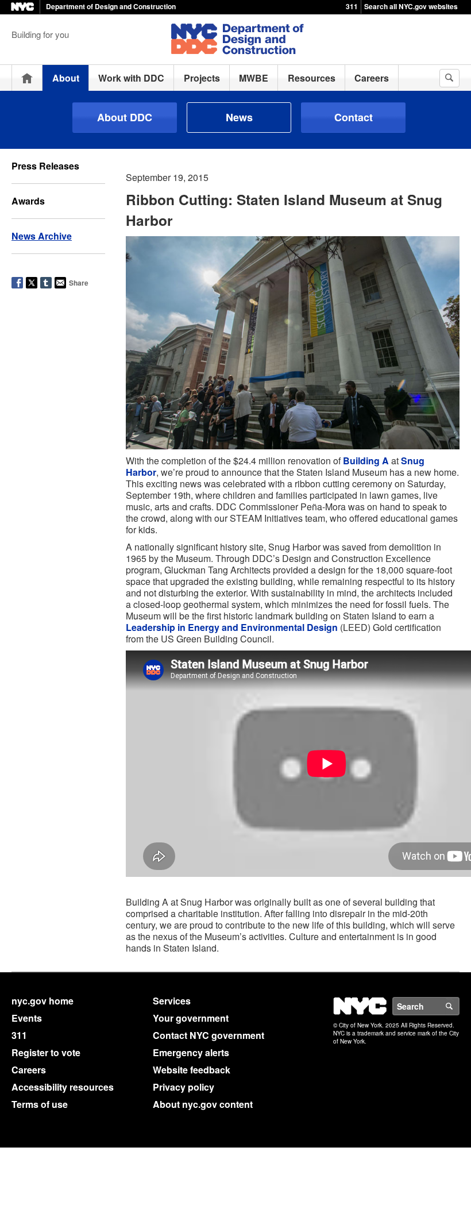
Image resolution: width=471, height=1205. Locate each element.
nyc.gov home (42, 1000)
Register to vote (45, 1052)
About (65, 77)
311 (352, 6)
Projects (202, 77)
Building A (366, 460)
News (239, 117)
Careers (371, 77)
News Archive (41, 235)
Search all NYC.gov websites (411, 6)
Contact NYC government (208, 1035)
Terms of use (39, 1104)
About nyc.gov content (203, 1104)
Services (172, 1000)
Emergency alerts (191, 1052)
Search (459, 1006)
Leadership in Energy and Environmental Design (232, 627)
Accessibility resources (62, 1087)
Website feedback (191, 1069)
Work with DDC (131, 77)
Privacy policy (183, 1087)
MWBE (253, 77)
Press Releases (45, 165)
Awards (28, 200)
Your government (191, 1018)
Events (26, 1018)
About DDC (124, 117)
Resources (311, 77)
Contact (353, 117)
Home (27, 78)
